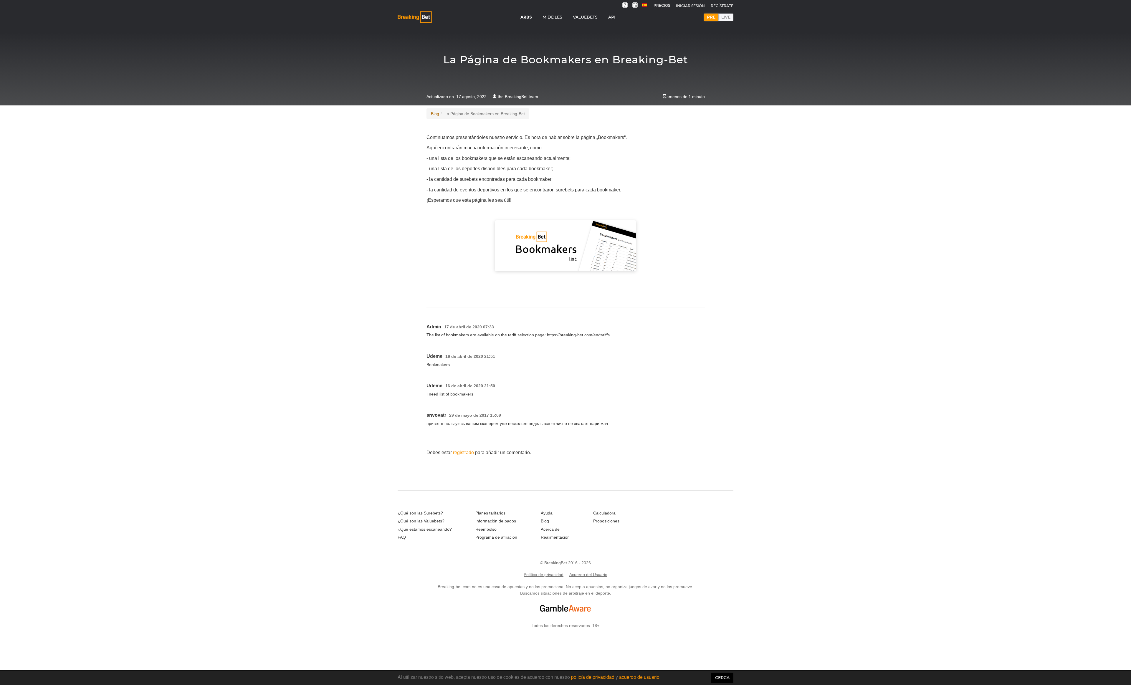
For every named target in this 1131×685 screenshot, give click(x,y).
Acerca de (550, 529)
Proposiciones (606, 521)
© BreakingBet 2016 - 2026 (565, 562)
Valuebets (585, 17)
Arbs (526, 17)
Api (611, 17)
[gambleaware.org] (565, 608)
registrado (463, 452)
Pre (711, 17)
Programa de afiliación (496, 537)
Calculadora (604, 513)
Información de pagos (495, 521)
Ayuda (547, 513)
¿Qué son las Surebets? (420, 513)
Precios (662, 5)
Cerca (722, 677)
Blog (435, 113)
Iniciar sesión (690, 6)
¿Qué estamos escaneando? (425, 529)
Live (725, 17)
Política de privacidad (543, 574)
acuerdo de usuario (639, 677)
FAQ (402, 537)
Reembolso (486, 529)
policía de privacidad (593, 677)
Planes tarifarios (490, 513)
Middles (552, 17)
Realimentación (555, 537)
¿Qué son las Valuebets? (421, 521)
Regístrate (722, 6)
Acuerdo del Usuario (588, 574)
